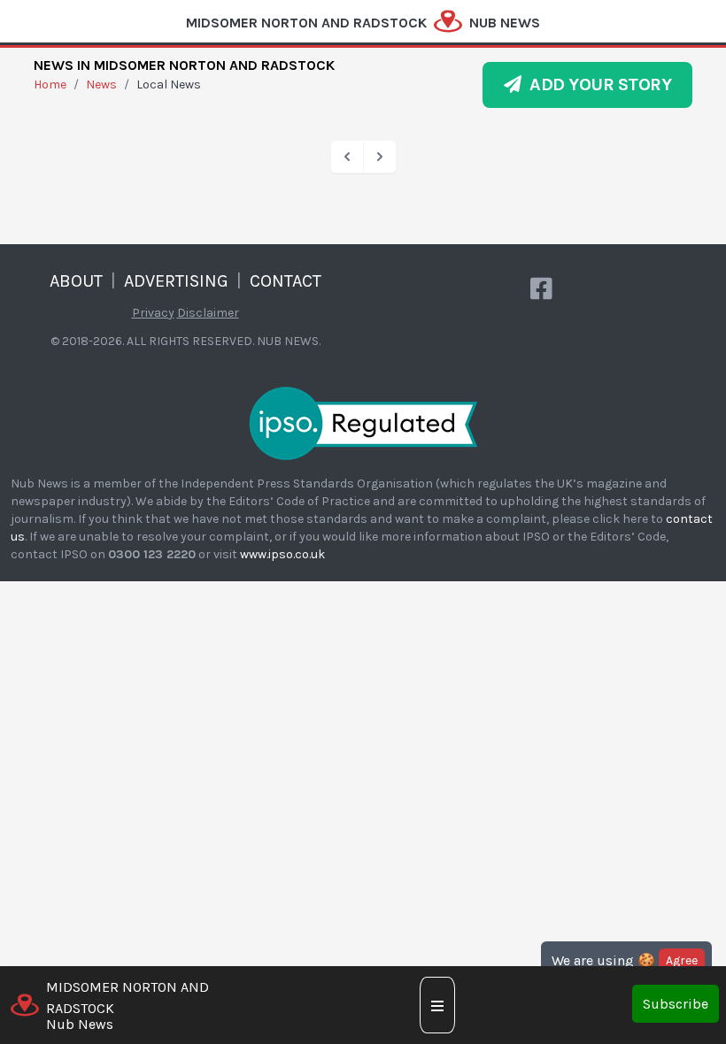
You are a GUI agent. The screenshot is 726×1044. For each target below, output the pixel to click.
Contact (285, 281)
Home (50, 84)
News (101, 84)
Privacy (153, 312)
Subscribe (675, 1003)
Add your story (596, 84)
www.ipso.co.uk (282, 554)
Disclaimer (208, 312)
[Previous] (347, 156)
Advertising (176, 281)
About (76, 281)
